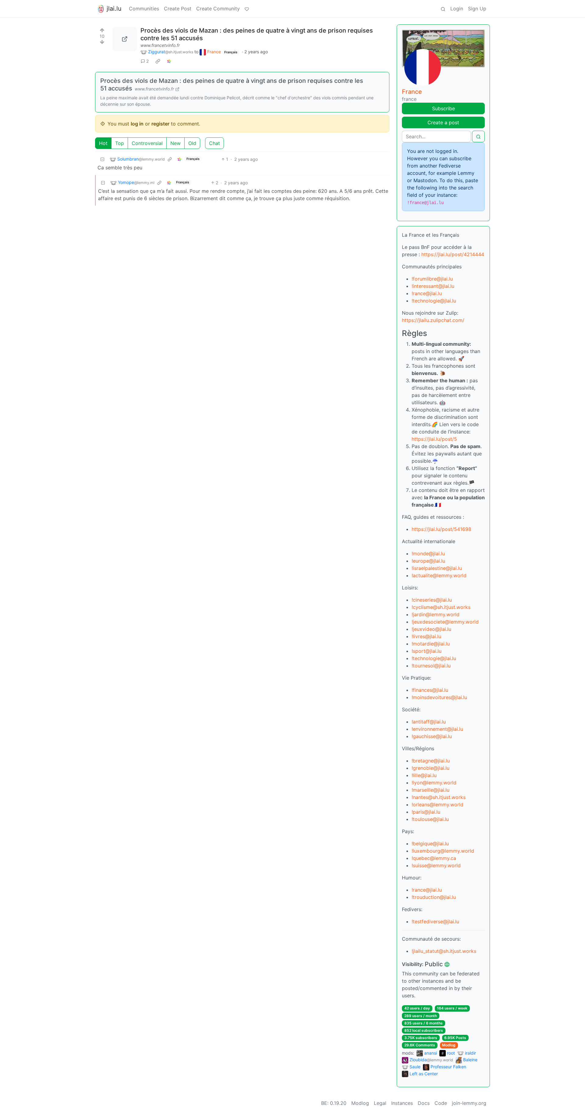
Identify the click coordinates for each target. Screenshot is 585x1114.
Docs (424, 1103)
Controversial (147, 143)
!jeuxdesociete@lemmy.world (445, 622)
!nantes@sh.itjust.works (439, 797)
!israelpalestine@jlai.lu (437, 568)
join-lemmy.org (469, 1103)
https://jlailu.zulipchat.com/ (433, 320)
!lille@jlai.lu (424, 775)
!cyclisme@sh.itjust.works (441, 607)
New (175, 143)
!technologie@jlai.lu (434, 301)
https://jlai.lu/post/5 (434, 439)
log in (137, 124)
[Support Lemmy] (246, 8)
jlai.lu (114, 8)
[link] (157, 61)
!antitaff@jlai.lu (429, 722)
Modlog (449, 1045)
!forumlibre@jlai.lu (432, 279)
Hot (103, 143)
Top (119, 143)
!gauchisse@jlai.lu (432, 736)
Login (456, 8)
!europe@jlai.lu (428, 561)
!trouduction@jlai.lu (434, 897)
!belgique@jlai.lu (430, 843)
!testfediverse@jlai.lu (435, 921)
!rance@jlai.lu (427, 293)
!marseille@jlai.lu (430, 790)
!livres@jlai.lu (426, 636)
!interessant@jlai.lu (433, 286)
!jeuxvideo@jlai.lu (431, 629)
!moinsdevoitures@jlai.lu (439, 697)
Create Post (177, 8)
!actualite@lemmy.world (439, 575)
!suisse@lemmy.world (436, 865)
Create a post (443, 122)
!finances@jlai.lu (430, 690)
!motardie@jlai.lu (431, 644)
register (160, 124)
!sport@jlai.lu (426, 651)
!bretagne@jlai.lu (431, 761)
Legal (380, 1103)
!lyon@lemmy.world (434, 783)
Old (192, 143)
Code (440, 1103)
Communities (144, 8)
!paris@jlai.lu (426, 812)
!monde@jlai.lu (428, 553)
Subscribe (443, 108)
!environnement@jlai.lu (437, 729)
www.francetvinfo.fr (160, 45)
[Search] (443, 8)
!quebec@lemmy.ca (434, 858)
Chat (214, 143)
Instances (402, 1103)
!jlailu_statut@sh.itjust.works (444, 951)
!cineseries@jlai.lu (432, 600)
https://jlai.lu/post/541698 (441, 529)
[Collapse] (102, 159)
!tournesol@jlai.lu (431, 666)
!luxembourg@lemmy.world (443, 851)
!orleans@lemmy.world (437, 804)
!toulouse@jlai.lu (430, 819)
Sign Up (477, 8)
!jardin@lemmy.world (435, 614)
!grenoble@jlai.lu (430, 768)
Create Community (218, 8)
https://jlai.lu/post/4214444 (452, 254)
